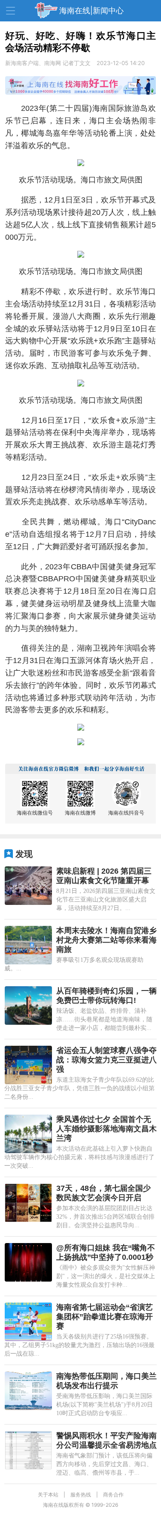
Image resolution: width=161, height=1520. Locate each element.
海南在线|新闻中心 (91, 10)
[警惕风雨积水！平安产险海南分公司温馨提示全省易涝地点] (28, 1450)
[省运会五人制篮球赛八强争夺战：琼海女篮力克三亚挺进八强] (28, 1065)
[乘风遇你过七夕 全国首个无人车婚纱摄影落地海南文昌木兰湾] (28, 1134)
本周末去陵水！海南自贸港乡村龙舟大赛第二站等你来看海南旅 (106, 940)
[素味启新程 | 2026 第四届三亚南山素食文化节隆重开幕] (28, 885)
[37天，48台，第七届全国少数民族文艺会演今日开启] (28, 1203)
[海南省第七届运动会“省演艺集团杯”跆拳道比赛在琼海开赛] (28, 1322)
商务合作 (113, 1494)
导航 (10, 10)
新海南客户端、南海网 (33, 62)
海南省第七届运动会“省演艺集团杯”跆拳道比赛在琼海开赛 (104, 1316)
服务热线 (80, 1494)
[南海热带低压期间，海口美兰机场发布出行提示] (28, 1390)
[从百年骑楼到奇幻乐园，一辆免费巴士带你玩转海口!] (28, 1005)
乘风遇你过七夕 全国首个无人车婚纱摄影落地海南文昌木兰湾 (106, 1128)
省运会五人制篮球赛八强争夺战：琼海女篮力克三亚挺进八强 (106, 1060)
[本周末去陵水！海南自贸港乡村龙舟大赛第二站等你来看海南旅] (28, 945)
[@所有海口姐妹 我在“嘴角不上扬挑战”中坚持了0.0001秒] (28, 1262)
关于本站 (48, 1494)
